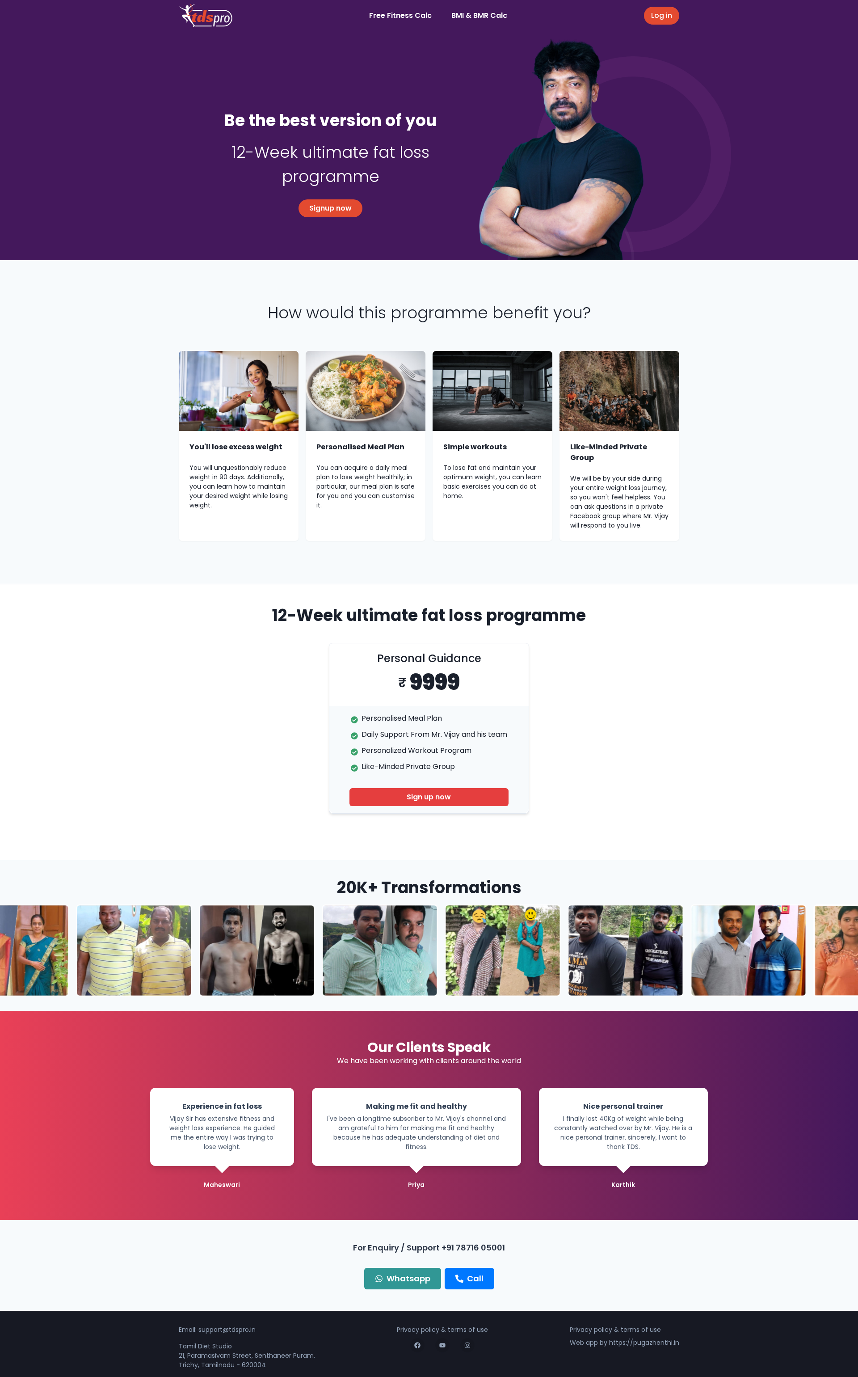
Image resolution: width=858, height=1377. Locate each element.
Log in (661, 15)
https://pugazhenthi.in (644, 1342)
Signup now (330, 208)
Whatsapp (408, 1278)
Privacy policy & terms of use (442, 1329)
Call (475, 1278)
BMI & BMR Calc (479, 15)
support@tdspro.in (227, 1329)
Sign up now (429, 797)
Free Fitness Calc (400, 15)
